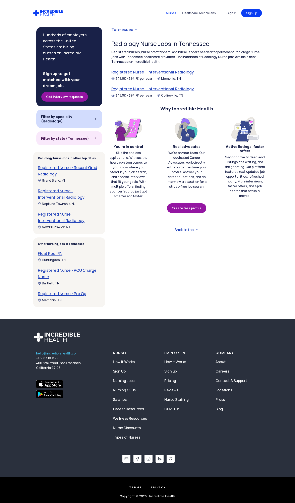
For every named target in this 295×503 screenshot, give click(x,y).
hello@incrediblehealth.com (57, 353)
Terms (135, 487)
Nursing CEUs (124, 390)
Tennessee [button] (122, 29)
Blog (219, 408)
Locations (224, 390)
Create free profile (186, 208)
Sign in (232, 13)
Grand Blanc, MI (53, 180)
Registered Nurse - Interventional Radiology (152, 72)
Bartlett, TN (50, 283)
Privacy (158, 487)
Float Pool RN (50, 253)
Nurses (171, 13)
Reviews (171, 390)
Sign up (251, 13)
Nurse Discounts (127, 427)
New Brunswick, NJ (56, 227)
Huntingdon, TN (54, 260)
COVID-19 (172, 408)
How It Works (124, 361)
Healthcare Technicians (199, 13)
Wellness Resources (130, 418)
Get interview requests (64, 97)
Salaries (120, 399)
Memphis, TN (171, 78)
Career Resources (128, 408)
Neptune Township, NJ (58, 204)
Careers (222, 371)
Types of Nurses (126, 437)
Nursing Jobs (123, 380)
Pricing (170, 380)
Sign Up (119, 371)
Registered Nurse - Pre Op (62, 293)
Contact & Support (231, 380)
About (221, 361)
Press (220, 399)
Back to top (184, 229)
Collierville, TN (172, 95)
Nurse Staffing (176, 399)
